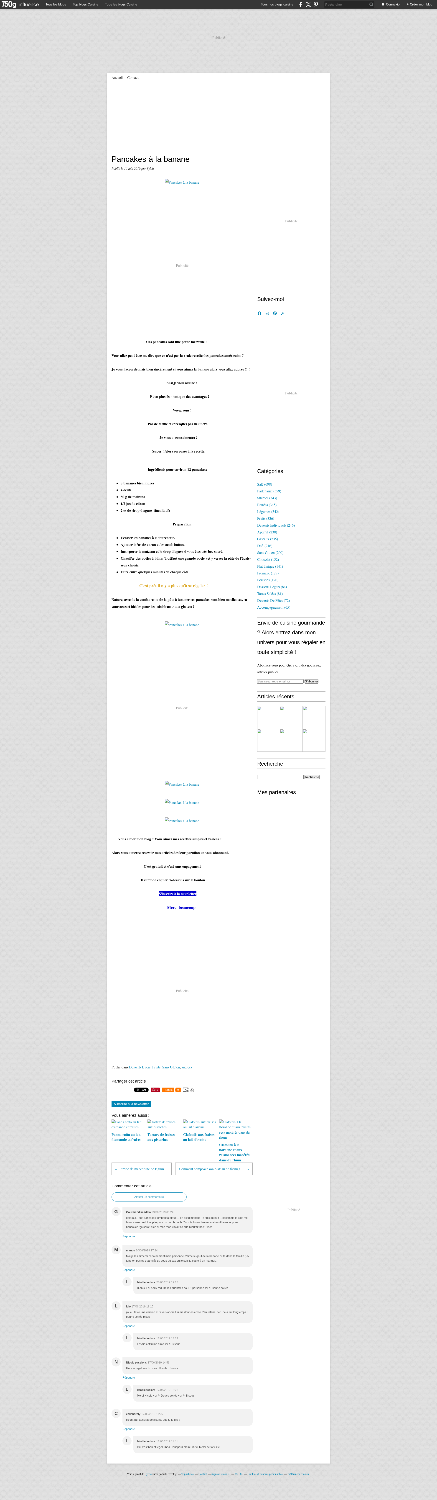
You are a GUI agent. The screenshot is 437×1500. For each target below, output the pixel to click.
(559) (269, 491)
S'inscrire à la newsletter (131, 1104)
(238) (267, 532)
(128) (268, 573)
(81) (270, 593)
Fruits (156, 1067)
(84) (272, 586)
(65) (273, 607)
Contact (132, 77)
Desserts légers (139, 1067)
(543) (267, 497)
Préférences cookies (298, 1474)
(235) (267, 538)
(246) (276, 525)
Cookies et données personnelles (265, 1474)
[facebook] (301, 4)
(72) (273, 600)
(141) (270, 566)
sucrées (187, 1067)
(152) (268, 559)
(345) (267, 504)
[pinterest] (316, 4)
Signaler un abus (220, 1474)
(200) (270, 552)
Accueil (117, 77)
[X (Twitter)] (308, 4)
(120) (267, 579)
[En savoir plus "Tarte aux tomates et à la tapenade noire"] (291, 717)
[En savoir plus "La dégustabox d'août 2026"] (268, 717)
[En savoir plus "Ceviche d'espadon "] (314, 717)
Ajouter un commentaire (149, 1197)
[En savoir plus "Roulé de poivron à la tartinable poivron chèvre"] (268, 740)
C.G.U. (239, 1474)
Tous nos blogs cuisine (277, 4)
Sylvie (148, 1474)
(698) (264, 484)
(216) (264, 545)
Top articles (187, 1474)
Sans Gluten (171, 1067)
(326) (265, 518)
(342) (268, 511)
